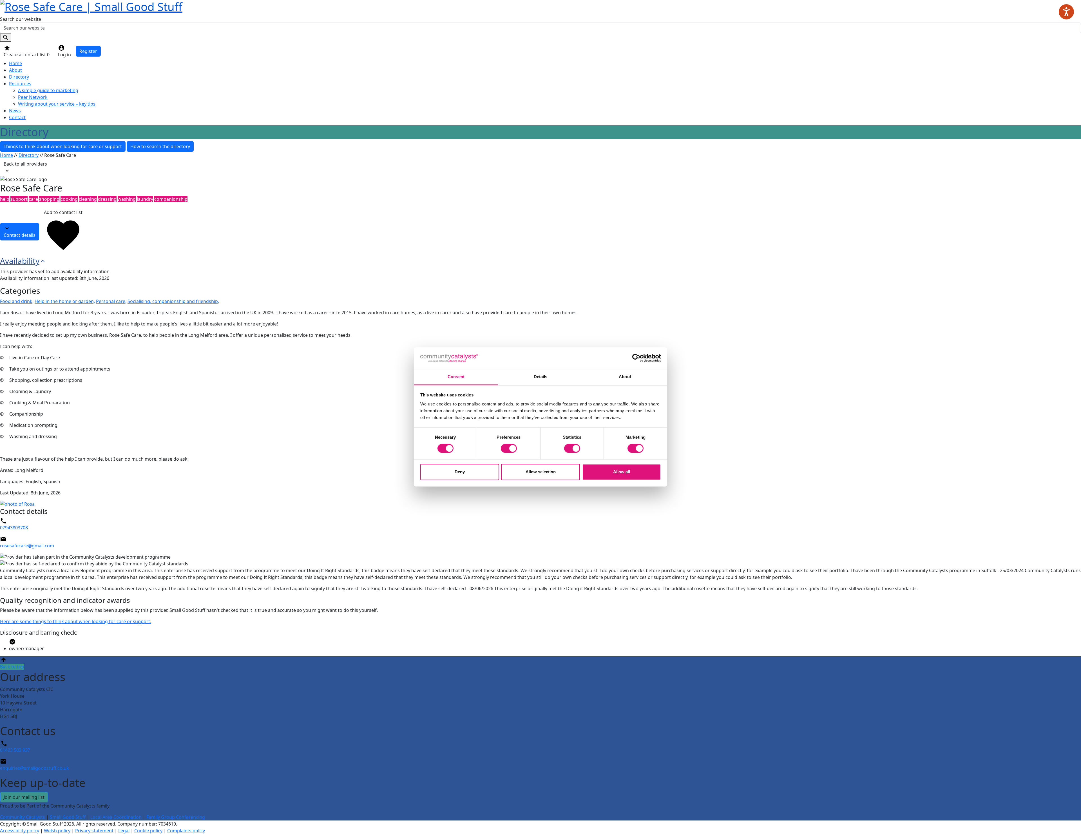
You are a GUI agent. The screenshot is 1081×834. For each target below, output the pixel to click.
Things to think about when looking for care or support (63, 146)
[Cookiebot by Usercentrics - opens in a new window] (636, 358)
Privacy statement (94, 831)
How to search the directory (160, 146)
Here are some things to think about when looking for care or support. (75, 621)
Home (15, 63)
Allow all (621, 471)
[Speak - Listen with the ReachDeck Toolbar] (1066, 11)
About (15, 70)
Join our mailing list (24, 797)
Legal (123, 831)
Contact (17, 117)
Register (88, 51)
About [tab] (625, 376)
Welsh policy (57, 831)
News (15, 111)
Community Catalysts (22, 817)
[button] (540, 663)
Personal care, (111, 301)
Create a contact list (27, 55)
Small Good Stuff (68, 817)
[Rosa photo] (540, 504)
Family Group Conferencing (175, 817)
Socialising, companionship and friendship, (173, 301)
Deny (460, 471)
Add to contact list (63, 212)
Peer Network (33, 97)
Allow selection (541, 471)
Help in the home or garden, (65, 301)
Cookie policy (148, 831)
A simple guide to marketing (48, 90)
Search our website (20, 19)
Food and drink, (16, 301)
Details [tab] (541, 376)
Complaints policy (186, 831)
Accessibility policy (19, 831)
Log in (64, 55)
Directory (19, 77)
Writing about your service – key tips (56, 104)
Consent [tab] (456, 376)
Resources (20, 84)
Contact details (19, 235)
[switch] (509, 448)
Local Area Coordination (116, 817)
